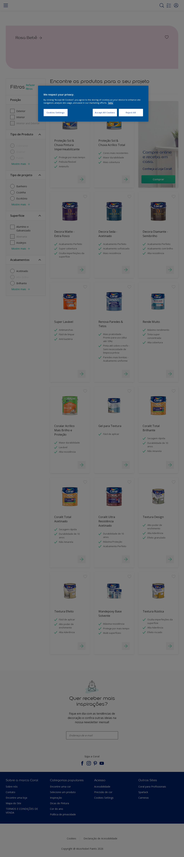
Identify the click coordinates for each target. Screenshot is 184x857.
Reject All (131, 112)
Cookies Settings (56, 112)
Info (110, 102)
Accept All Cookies (105, 112)
